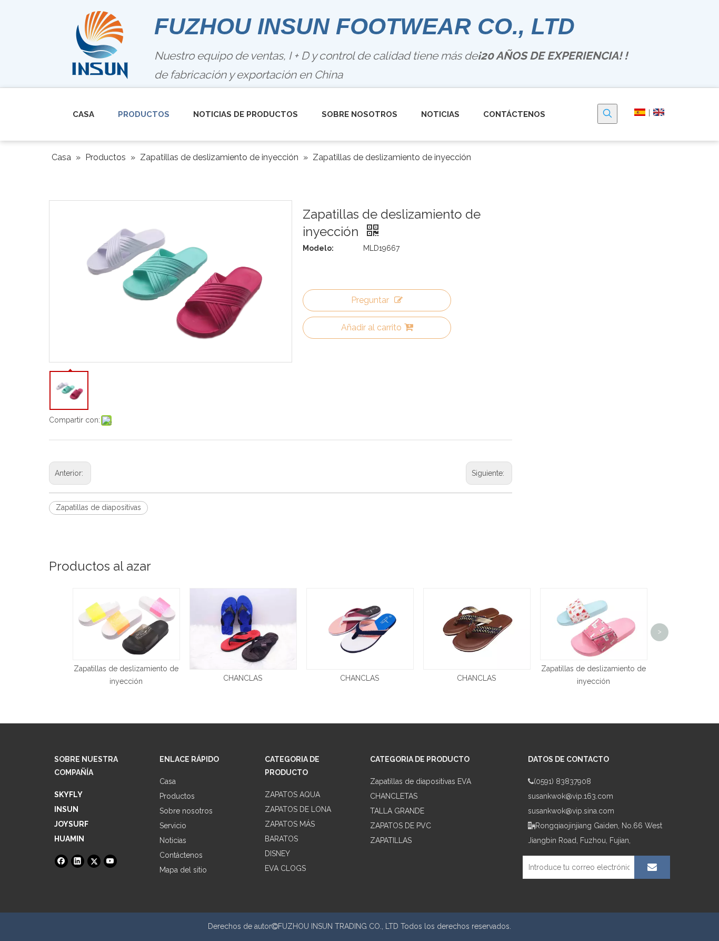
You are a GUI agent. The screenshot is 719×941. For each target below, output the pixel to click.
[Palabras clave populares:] (607, 114)
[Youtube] (110, 861)
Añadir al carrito (371, 327)
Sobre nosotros (186, 811)
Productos (177, 796)
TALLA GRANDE (397, 811)
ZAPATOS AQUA (292, 794)
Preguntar (370, 300)
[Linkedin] (77, 861)
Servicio (172, 825)
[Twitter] (94, 861)
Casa (167, 781)
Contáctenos (181, 855)
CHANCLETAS (393, 796)
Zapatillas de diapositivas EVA (420, 781)
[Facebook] (61, 861)
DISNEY (277, 853)
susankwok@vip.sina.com (571, 811)
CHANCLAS (242, 678)
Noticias (172, 840)
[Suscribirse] (652, 867)
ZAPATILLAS (391, 840)
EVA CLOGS (285, 868)
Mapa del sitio (183, 870)
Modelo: (318, 248)
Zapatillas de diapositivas (98, 507)
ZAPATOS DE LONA (298, 809)
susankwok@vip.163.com (570, 796)
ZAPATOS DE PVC (400, 825)
